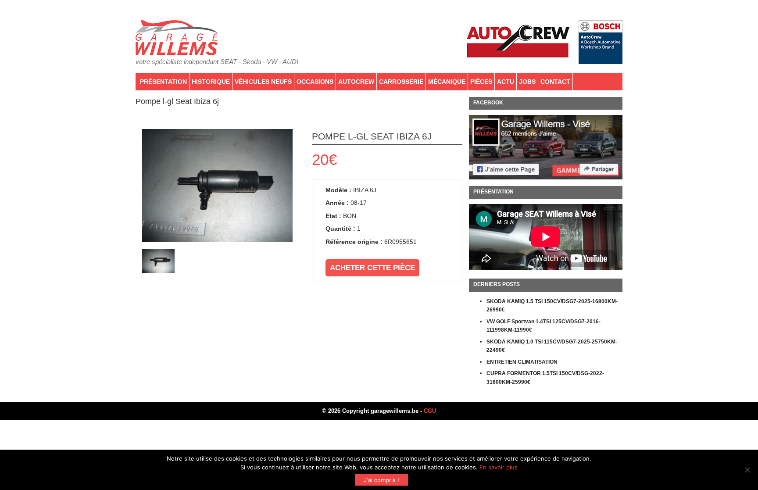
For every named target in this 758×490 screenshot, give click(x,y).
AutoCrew (356, 81)
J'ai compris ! (381, 479)
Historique (211, 81)
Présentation (163, 81)
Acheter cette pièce (372, 268)
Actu (505, 81)
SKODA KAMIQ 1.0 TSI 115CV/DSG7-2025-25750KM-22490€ (551, 346)
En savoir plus (498, 467)
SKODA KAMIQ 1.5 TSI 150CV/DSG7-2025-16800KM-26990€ (552, 305)
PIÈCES (481, 81)
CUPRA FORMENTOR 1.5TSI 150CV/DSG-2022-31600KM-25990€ (545, 377)
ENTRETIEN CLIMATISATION (522, 362)
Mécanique (446, 81)
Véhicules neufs (263, 81)
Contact (555, 81)
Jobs (527, 81)
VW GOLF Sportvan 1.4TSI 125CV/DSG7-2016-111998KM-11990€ (543, 325)
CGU (430, 411)
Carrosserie (401, 81)
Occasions (315, 81)
